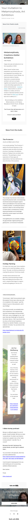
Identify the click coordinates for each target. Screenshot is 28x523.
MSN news (15, 94)
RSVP (14, 118)
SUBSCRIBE (14, 503)
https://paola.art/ (7, 476)
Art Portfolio (22, 28)
